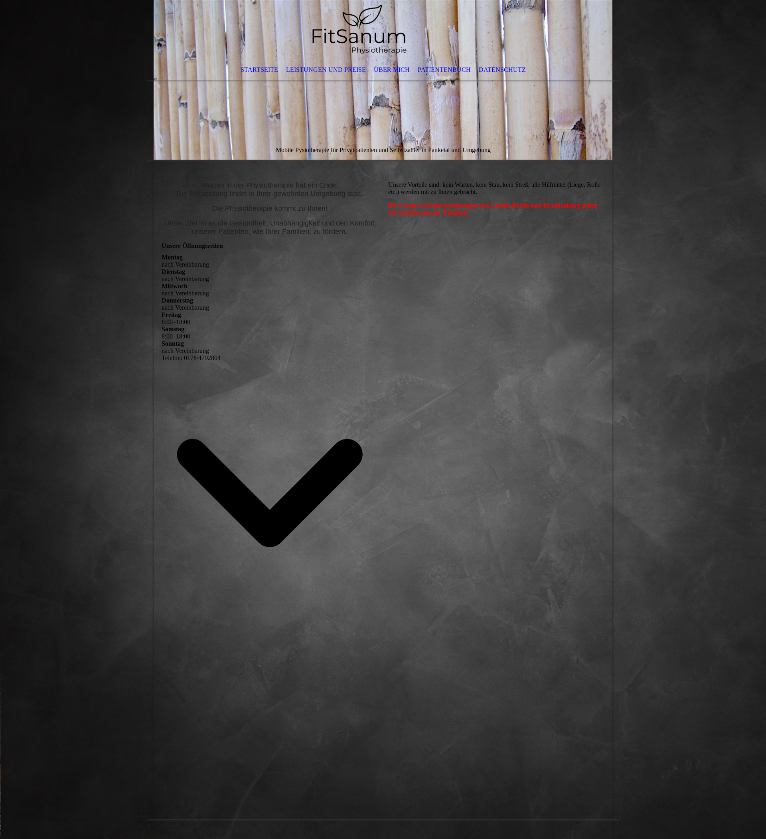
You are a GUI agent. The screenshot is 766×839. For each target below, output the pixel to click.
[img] (383, 80)
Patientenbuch (444, 69)
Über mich (392, 69)
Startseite (259, 69)
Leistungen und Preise (326, 69)
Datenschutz (502, 69)
